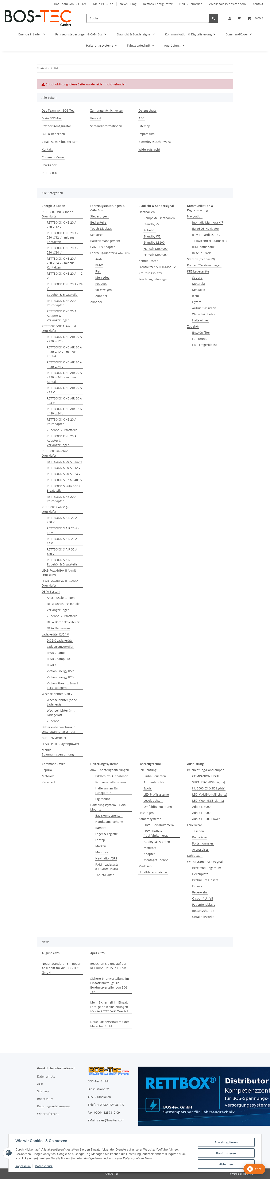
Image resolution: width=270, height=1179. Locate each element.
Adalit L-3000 (201, 813)
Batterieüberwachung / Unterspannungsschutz (58, 729)
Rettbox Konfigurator (158, 4)
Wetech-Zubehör (204, 314)
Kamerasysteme (150, 819)
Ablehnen (226, 1164)
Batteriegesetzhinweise (155, 142)
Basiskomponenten (108, 815)
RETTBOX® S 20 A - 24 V (63, 474)
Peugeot (101, 284)
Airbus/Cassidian (204, 308)
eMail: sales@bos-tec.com (227, 4)
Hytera (196, 302)
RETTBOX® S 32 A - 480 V (64, 480)
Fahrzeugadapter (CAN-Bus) (110, 253)
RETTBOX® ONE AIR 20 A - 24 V (64, 400)
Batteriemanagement (105, 241)
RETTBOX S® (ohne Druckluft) (55, 453)
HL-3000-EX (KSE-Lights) (208, 788)
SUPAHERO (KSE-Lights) (208, 782)
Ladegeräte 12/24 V (55, 634)
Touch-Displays (101, 229)
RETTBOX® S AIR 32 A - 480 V (63, 551)
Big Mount (102, 799)
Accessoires (200, 849)
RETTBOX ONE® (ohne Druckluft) (57, 214)
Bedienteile (98, 222)
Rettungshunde (203, 911)
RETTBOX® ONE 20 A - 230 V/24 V (62, 250)
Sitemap (144, 126)
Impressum (23, 1166)
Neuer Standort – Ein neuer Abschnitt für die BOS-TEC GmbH (61, 968)
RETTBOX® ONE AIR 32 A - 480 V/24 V (64, 411)
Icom (195, 296)
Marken (100, 846)
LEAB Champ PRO (59, 659)
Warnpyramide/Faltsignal (205, 862)
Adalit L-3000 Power (206, 819)
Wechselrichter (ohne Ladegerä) (62, 702)
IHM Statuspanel (204, 247)
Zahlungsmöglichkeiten (106, 110)
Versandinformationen (106, 126)
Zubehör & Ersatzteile (62, 295)
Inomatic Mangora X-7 (207, 222)
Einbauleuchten (155, 776)
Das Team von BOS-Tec (70, 4)
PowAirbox (49, 165)
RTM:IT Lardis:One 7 (206, 235)
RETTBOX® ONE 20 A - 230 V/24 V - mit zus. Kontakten (62, 262)
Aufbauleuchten (155, 782)
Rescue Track (201, 253)
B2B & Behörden (190, 4)
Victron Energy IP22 (60, 671)
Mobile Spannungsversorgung (58, 752)
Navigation (194, 216)
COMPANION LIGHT (206, 776)
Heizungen (146, 813)
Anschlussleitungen (61, 598)
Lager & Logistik (106, 834)
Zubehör (53, 721)
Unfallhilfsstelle (203, 917)
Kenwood (198, 290)
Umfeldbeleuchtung (158, 807)
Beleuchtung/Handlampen (205, 770)
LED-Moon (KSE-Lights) (208, 801)
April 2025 (97, 953)
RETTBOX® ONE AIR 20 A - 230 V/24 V (64, 364)
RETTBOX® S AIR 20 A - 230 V (63, 520)
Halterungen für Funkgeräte (106, 790)
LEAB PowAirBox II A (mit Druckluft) (59, 572)
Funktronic (199, 339)
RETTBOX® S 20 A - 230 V (64, 462)
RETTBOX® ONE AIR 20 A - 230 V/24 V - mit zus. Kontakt (64, 377)
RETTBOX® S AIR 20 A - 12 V (63, 530)
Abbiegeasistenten (157, 842)
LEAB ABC (53, 665)
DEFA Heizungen (58, 628)
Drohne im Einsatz (205, 880)
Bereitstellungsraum (206, 868)
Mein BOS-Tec (103, 4)
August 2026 (50, 953)
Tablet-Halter (104, 875)
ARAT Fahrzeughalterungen (109, 770)
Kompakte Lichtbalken (159, 218)
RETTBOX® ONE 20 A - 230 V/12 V (62, 224)
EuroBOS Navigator (205, 229)
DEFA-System (51, 592)
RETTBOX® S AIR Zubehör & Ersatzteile (62, 562)
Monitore (101, 852)
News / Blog (128, 4)
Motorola (198, 284)
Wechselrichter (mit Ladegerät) (60, 712)
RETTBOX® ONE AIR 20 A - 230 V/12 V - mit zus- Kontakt (64, 351)
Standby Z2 (151, 224)
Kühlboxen (194, 856)
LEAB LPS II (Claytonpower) (60, 744)
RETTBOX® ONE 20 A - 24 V (64, 286)
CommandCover (53, 157)
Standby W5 (152, 236)
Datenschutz (44, 1166)
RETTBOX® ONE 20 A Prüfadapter (61, 303)
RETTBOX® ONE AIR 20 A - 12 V (64, 390)
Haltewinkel (200, 320)
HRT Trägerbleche (204, 345)
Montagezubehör (156, 860)
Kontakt (257, 4)
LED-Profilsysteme (156, 794)
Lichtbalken (147, 212)
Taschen (198, 831)
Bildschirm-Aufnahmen (111, 776)
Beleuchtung (148, 770)
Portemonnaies (202, 843)
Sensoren (97, 235)
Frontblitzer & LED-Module (157, 267)
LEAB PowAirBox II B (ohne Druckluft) (60, 583)
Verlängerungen (58, 610)
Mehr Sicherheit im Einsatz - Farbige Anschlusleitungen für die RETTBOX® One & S (110, 1006)
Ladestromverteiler (60, 647)
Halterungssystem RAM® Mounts (108, 807)
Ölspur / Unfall (202, 898)
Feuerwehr (199, 892)
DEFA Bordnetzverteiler (63, 622)
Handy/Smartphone (109, 822)
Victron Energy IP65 (60, 677)
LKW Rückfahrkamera (159, 825)
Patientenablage (203, 904)
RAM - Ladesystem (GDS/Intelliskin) (108, 866)
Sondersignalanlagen (154, 279)
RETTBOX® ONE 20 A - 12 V (64, 275)
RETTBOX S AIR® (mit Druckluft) (57, 509)
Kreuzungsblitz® (150, 273)
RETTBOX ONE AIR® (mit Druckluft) (59, 328)
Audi (98, 259)
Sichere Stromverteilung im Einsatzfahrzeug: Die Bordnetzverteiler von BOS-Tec (109, 985)
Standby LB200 (154, 242)
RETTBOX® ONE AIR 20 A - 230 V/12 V (64, 339)
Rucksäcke (199, 837)
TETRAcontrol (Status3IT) (209, 241)
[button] (229, 18)
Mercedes (102, 277)
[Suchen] (213, 18)
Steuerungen (99, 216)
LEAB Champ (56, 653)
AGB (141, 118)
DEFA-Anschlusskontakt (63, 604)
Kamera (100, 828)
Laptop (100, 840)
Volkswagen (103, 290)
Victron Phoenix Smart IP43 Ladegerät (62, 685)
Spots (147, 788)
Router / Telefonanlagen (204, 265)
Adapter (149, 854)
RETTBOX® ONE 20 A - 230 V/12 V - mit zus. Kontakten (62, 237)
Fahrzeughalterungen (110, 782)
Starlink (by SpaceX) (201, 259)
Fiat (97, 271)
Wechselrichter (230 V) (57, 694)
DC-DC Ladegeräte (60, 640)
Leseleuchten (153, 801)
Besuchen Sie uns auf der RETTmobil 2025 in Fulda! (108, 966)
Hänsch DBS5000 (155, 255)
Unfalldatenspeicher (153, 872)
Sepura (197, 277)
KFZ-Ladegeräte (198, 271)
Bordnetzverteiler (54, 738)
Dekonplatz (200, 874)
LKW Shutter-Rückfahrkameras (156, 833)
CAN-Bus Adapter (102, 247)
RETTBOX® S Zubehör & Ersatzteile (64, 488)
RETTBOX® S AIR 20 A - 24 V (63, 541)
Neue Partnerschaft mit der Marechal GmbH (109, 1024)
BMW (99, 265)
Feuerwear (194, 825)
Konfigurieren (226, 1153)
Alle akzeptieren (226, 1142)
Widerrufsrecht (149, 149)
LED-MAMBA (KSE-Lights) (209, 794)
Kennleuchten (148, 261)
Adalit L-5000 (201, 807)
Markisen (145, 866)
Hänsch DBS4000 (155, 249)
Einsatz (197, 886)
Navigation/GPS (106, 858)
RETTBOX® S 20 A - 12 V (63, 468)
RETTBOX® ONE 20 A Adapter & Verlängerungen (61, 315)
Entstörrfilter (201, 332)
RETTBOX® (49, 173)
